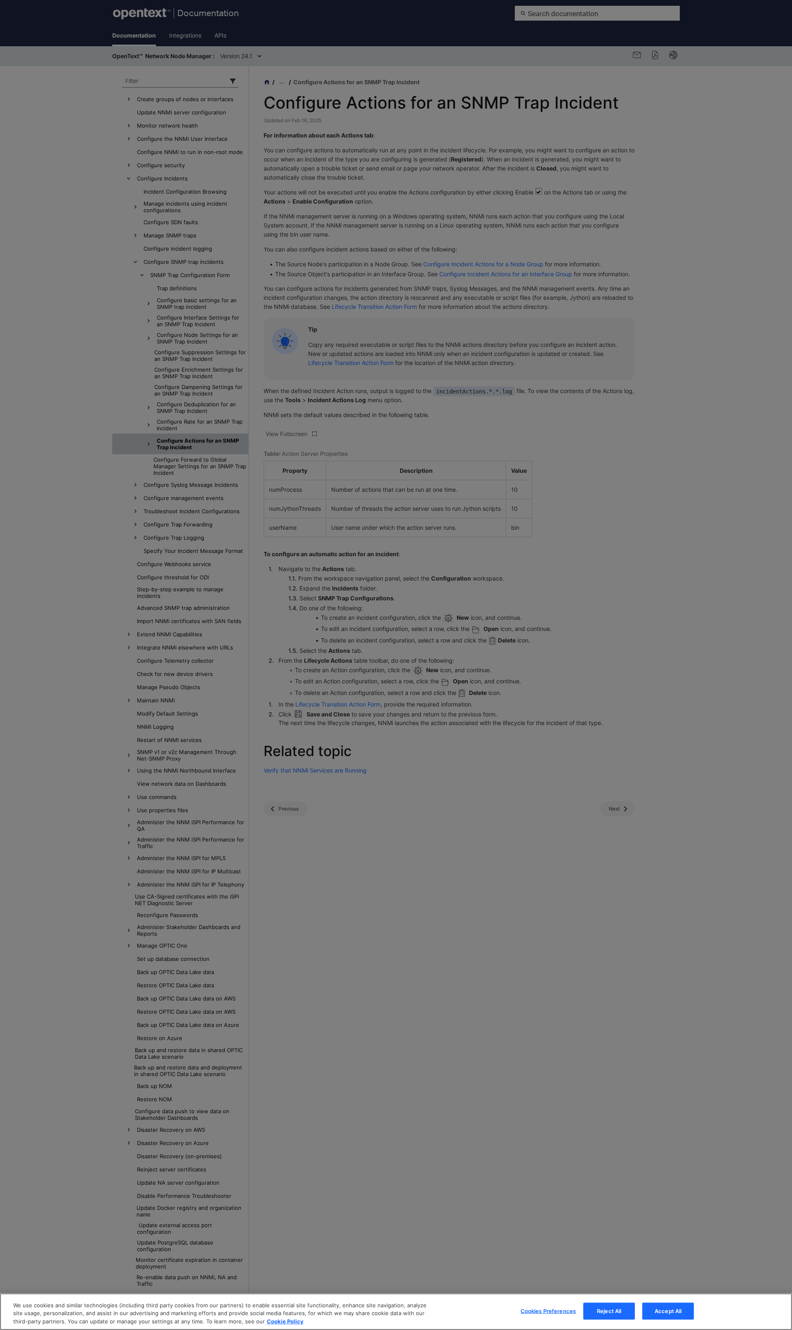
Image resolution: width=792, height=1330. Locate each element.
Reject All (609, 1310)
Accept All (668, 1310)
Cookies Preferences (548, 1310)
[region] (396, 1311)
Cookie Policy (285, 1321)
